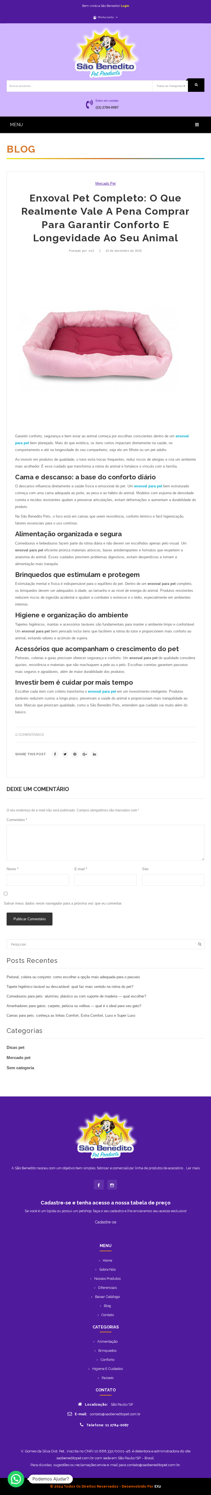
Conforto (107, 1360)
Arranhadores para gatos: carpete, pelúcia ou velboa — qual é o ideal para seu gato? (74, 1006)
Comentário (17, 820)
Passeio (107, 1378)
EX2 (157, 1486)
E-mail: (81, 1414)
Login (125, 5)
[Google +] (84, 754)
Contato (107, 1315)
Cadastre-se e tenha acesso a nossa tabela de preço (106, 1203)
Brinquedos (107, 1350)
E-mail (80, 869)
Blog (107, 1306)
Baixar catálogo (107, 1297)
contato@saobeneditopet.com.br (115, 1414)
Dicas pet (15, 1047)
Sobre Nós (107, 1269)
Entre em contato (107, 100)
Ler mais (193, 1168)
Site (145, 869)
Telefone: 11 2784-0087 (107, 1425)
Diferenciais (107, 1288)
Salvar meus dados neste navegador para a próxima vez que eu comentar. (63, 903)
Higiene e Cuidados (107, 1369)
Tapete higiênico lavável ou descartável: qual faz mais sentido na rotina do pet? (70, 987)
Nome (12, 869)
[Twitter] (64, 754)
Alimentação (107, 1341)
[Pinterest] (74, 754)
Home (107, 1260)
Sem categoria (20, 1067)
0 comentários (29, 735)
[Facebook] (55, 754)
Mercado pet (105, 183)
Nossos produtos (107, 1278)
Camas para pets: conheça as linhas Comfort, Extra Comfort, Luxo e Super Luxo (71, 1016)
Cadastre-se (105, 1222)
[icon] (99, 1185)
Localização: (96, 1404)
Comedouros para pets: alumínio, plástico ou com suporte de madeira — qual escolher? (76, 996)
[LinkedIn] (94, 754)
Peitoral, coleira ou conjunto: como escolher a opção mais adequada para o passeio (73, 977)
